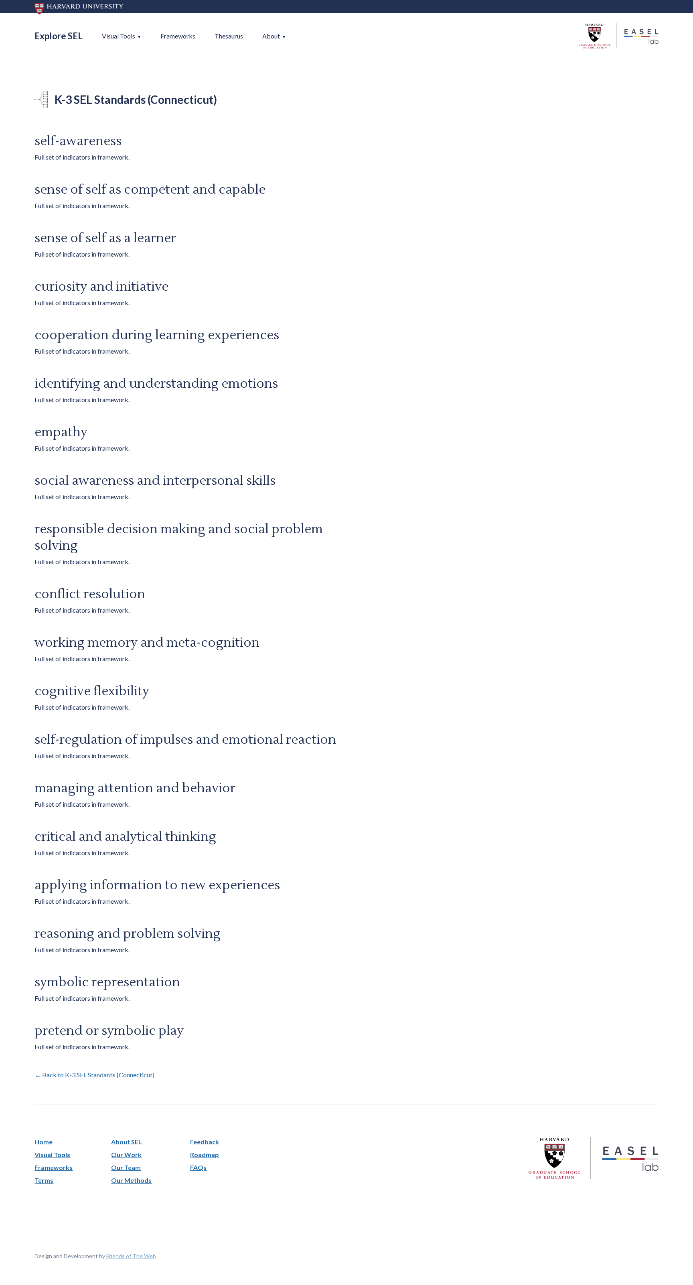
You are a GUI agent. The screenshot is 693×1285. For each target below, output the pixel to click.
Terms (43, 1180)
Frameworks (177, 36)
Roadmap (204, 1154)
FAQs (198, 1167)
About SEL (126, 1141)
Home (43, 1141)
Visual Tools (118, 36)
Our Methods (131, 1180)
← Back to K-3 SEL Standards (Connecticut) (94, 1075)
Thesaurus (229, 36)
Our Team (126, 1167)
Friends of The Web (131, 1256)
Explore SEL (58, 35)
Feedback (204, 1141)
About (271, 36)
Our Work (126, 1154)
